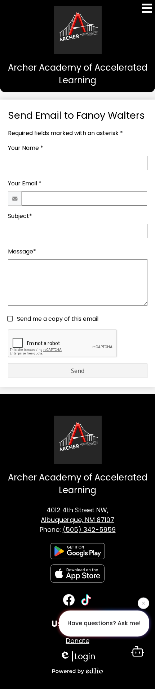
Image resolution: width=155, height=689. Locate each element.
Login (85, 656)
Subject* (20, 216)
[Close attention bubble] (143, 603)
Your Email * (24, 183)
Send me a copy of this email (56, 319)
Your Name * (25, 148)
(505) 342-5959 (89, 529)
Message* (22, 251)
